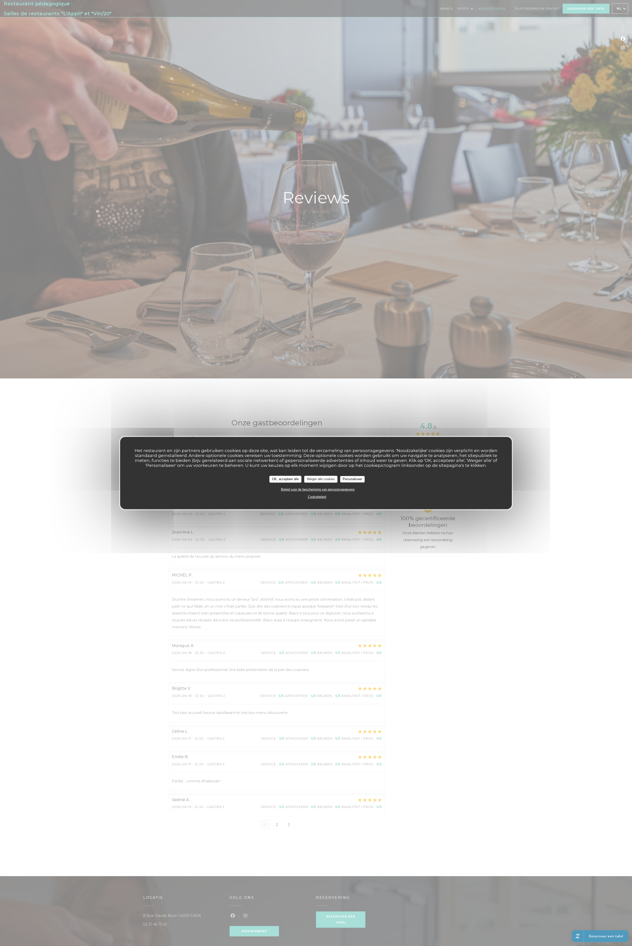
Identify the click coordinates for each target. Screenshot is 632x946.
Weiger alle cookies (321, 479)
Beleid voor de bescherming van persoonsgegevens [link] (318, 489)
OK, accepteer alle (285, 479)
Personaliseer (352, 479)
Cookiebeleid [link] (317, 497)
